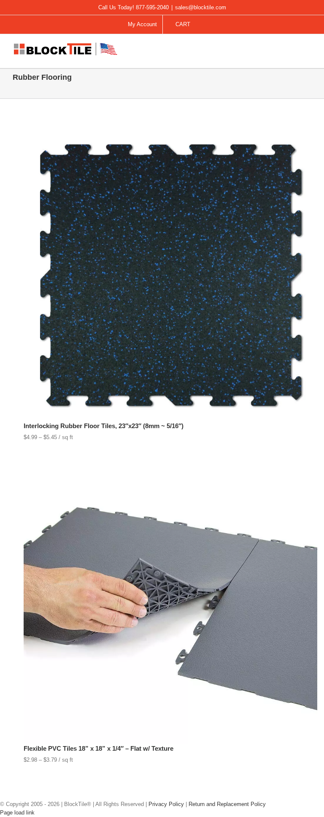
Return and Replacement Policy (227, 804)
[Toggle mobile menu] (308, 49)
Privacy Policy (166, 804)
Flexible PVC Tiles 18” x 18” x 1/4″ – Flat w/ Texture (98, 748)
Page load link (17, 812)
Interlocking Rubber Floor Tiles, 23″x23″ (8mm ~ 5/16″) (104, 425)
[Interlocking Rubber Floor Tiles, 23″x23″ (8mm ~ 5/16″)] (170, 131)
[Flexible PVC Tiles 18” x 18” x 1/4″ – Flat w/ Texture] (170, 454)
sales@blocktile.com (200, 7)
